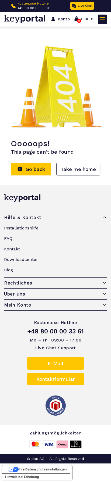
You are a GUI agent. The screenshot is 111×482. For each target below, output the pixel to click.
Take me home (78, 169)
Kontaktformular (55, 379)
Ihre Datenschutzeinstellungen (43, 469)
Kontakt (12, 248)
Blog (8, 269)
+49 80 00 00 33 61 (33, 8)
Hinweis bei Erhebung (22, 477)
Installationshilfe (21, 228)
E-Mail (55, 363)
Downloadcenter (21, 259)
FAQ (8, 238)
